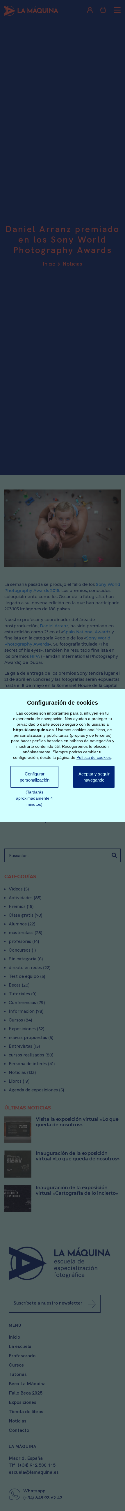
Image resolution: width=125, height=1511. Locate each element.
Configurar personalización (33, 776)
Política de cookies (93, 756)
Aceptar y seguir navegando (93, 780)
